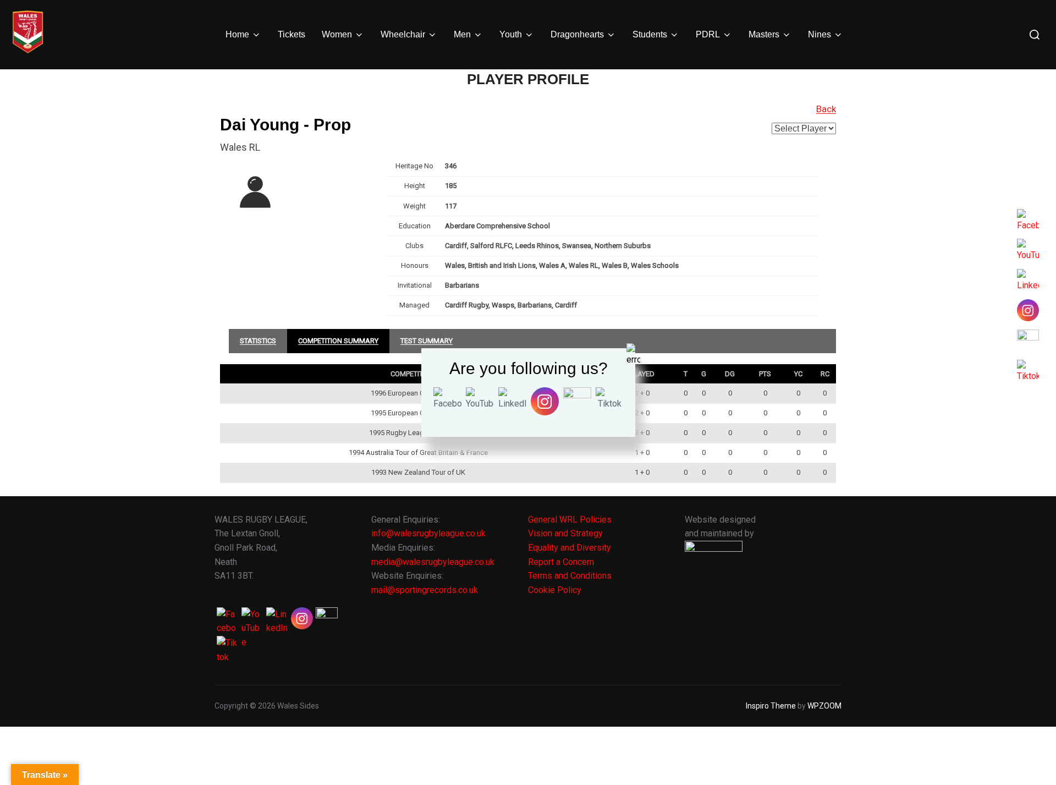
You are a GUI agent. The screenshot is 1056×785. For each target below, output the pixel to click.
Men (462, 34)
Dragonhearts (577, 34)
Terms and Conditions (570, 575)
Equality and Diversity (569, 547)
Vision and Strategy (565, 533)
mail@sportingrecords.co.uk (424, 590)
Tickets (291, 34)
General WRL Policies (570, 519)
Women (337, 34)
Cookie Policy (554, 590)
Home (237, 34)
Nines (819, 34)
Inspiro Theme (771, 705)
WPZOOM (824, 705)
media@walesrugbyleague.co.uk (432, 562)
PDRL (708, 34)
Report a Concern (561, 562)
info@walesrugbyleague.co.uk (428, 533)
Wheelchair (403, 34)
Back (826, 108)
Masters (764, 34)
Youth (510, 34)
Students (649, 34)
